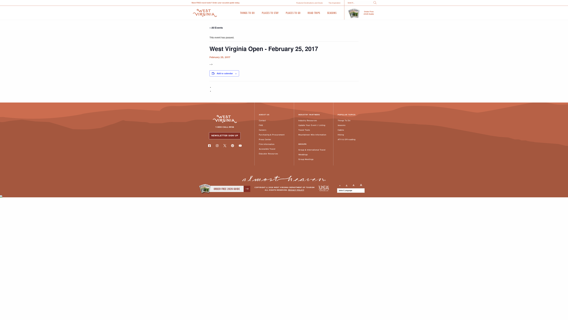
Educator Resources (268, 154)
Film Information (267, 144)
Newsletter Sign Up (224, 136)
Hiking (341, 135)
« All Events (216, 27)
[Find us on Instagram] (217, 145)
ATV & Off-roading (346, 139)
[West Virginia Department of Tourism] (205, 13)
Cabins (341, 130)
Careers (262, 130)
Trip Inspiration (335, 3)
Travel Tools (304, 130)
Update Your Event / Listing (311, 125)
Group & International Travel (312, 150)
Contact (262, 120)
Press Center (265, 139)
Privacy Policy (296, 190)
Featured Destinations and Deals (309, 3)
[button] (374, 3)
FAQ (261, 125)
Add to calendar (225, 73)
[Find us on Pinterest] (232, 145)
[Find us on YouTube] (240, 145)
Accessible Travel (267, 149)
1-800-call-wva (225, 127)
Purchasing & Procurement (272, 135)
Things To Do (344, 120)
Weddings (303, 155)
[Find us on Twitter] (225, 145)
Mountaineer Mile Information (312, 135)
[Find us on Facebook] (209, 145)
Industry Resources (307, 120)
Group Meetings (306, 159)
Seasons (342, 125)
